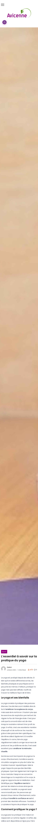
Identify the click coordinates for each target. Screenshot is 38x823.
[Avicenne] (19, 13)
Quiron (9, 667)
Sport (4, 652)
